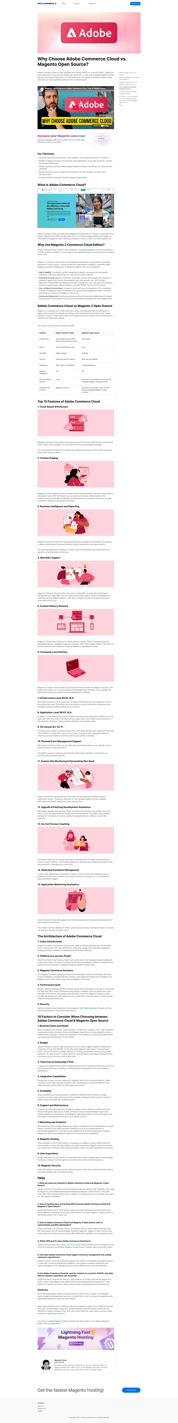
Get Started (135, 3)
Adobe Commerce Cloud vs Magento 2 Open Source (128, 83)
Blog (63, 3)
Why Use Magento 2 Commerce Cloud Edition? (129, 78)
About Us (41, 1406)
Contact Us (92, 3)
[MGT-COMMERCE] (47, 3)
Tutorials (77, 3)
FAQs (120, 105)
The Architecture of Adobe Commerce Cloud (128, 93)
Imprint (40, 1411)
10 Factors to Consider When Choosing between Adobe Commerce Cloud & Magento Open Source (128, 99)
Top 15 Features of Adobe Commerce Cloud (127, 88)
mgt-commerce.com (91, 1417)
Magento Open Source (78, 178)
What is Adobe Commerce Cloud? (127, 73)
